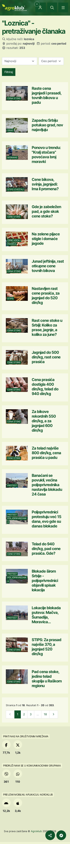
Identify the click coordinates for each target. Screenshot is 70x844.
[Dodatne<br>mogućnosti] (61, 835)
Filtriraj (8, 72)
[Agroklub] (14, 7)
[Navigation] (63, 7)
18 (45, 714)
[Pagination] (53, 714)
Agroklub (36, 831)
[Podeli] (50, 835)
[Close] (52, 7)
